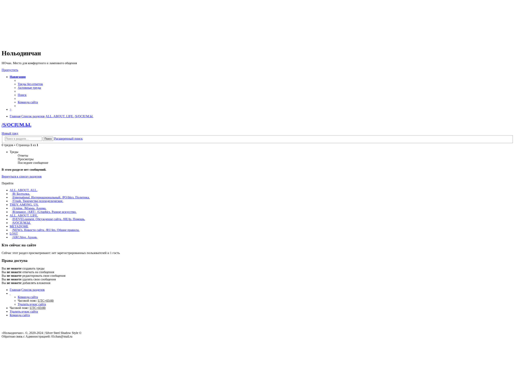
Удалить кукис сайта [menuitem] (32, 304)
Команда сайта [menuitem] (28, 102)
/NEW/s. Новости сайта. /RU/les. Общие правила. (45, 230)
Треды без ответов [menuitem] (30, 84)
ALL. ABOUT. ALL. (23, 190)
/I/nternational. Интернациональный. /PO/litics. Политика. (51, 197)
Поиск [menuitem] (22, 95)
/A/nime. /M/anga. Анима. (29, 208)
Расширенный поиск (68, 138)
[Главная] (93, 43)
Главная (15, 289)
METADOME (19, 226)
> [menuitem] (10, 109)
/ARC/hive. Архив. (24, 237)
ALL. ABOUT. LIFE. (24, 215)
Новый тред (10, 133)
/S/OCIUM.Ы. (16, 124)
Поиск (48, 138)
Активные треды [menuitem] (29, 87)
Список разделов (33, 289)
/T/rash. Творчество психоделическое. (37, 201)
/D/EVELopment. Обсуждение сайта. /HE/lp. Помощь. (48, 219)
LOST (14, 233)
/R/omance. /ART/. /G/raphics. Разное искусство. (44, 212)
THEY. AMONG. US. (24, 204)
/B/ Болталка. (21, 193)
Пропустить (10, 70)
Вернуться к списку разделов (22, 176)
